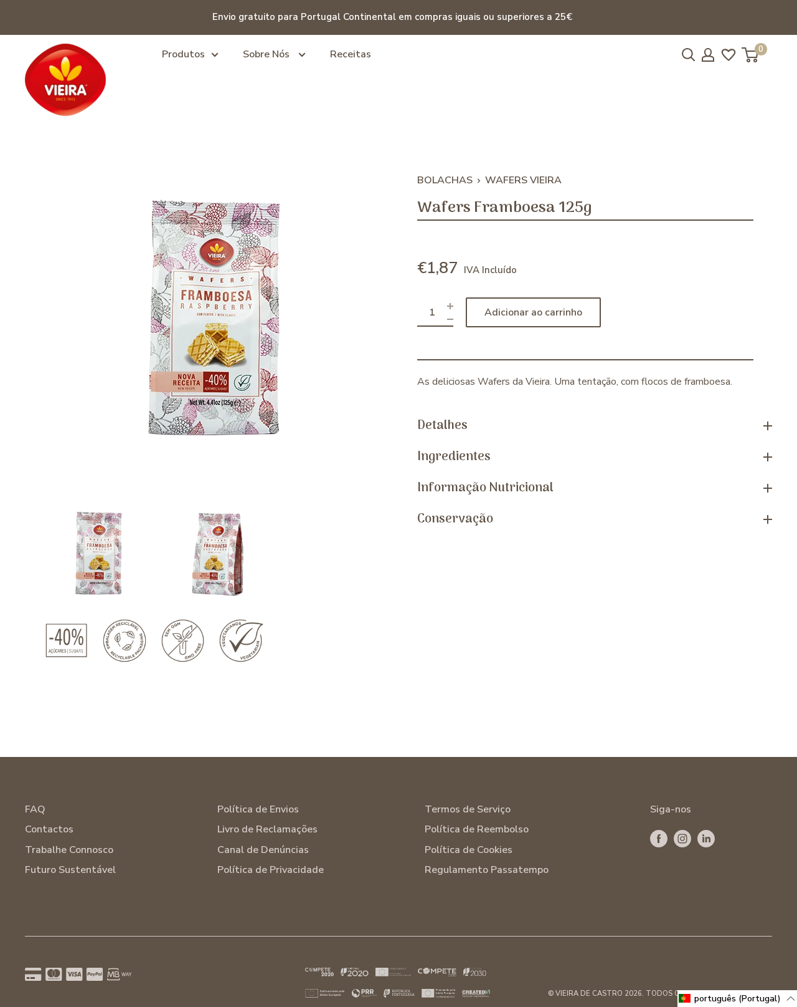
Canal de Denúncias (263, 850)
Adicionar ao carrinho (533, 312)
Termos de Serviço (468, 809)
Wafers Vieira (523, 180)
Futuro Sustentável (70, 870)
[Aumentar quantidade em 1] (450, 305)
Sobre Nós (267, 54)
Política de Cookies (468, 850)
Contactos (49, 829)
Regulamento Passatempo (487, 870)
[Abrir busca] (689, 55)
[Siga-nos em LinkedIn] (706, 838)
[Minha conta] (708, 55)
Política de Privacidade (270, 870)
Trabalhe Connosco (69, 850)
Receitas (350, 54)
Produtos (183, 54)
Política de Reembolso (477, 829)
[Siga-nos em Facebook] (658, 838)
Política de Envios (258, 809)
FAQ (35, 809)
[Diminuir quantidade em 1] (450, 318)
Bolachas (445, 180)
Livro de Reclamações (267, 829)
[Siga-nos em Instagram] (682, 838)
